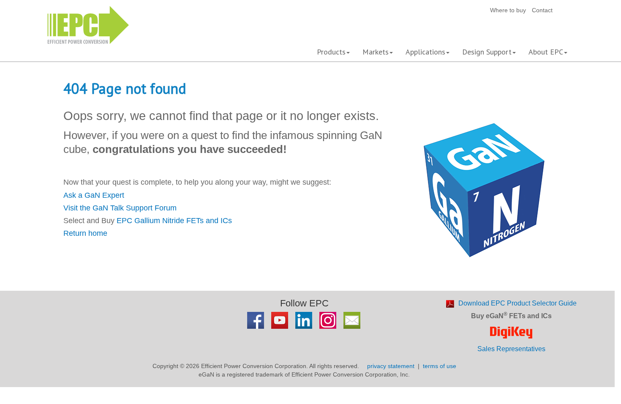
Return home (85, 233)
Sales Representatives (511, 348)
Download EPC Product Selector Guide (517, 303)
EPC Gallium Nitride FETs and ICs (174, 220)
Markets (375, 52)
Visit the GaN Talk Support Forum (120, 208)
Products (331, 52)
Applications (425, 52)
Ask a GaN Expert (93, 195)
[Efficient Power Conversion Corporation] (88, 24)
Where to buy (508, 10)
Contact (542, 10)
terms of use (439, 366)
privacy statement (390, 366)
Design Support (487, 52)
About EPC (545, 52)
